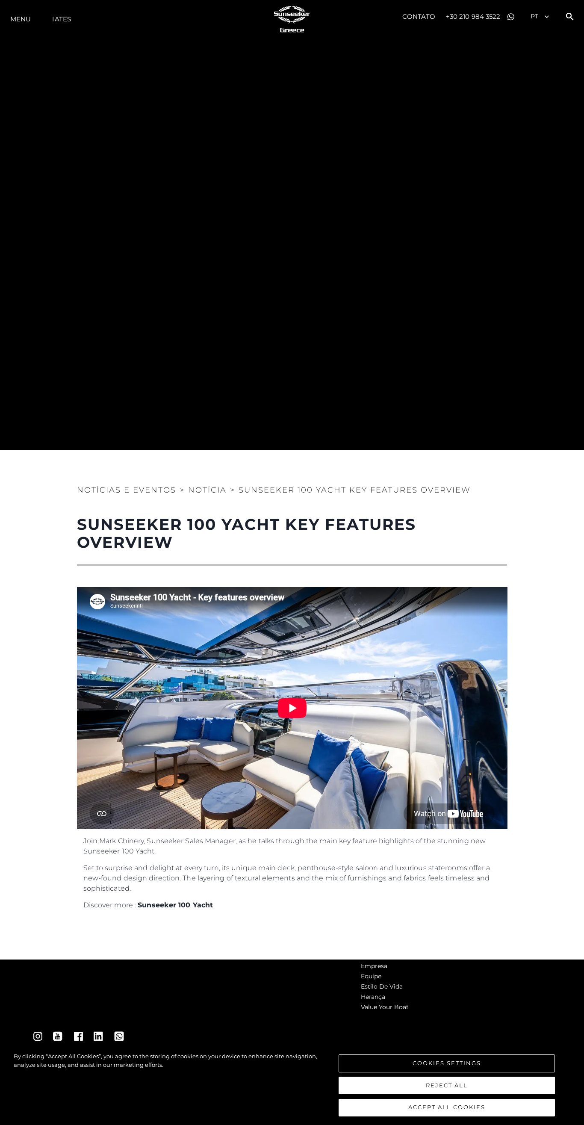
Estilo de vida (382, 986)
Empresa (374, 966)
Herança (373, 997)
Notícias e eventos (126, 490)
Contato (418, 16)
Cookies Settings (447, 1063)
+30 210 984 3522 (473, 16)
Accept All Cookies (446, 1107)
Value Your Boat (385, 1007)
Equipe (371, 976)
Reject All (447, 1085)
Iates (61, 19)
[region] (292, 1084)
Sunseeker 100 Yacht (175, 905)
